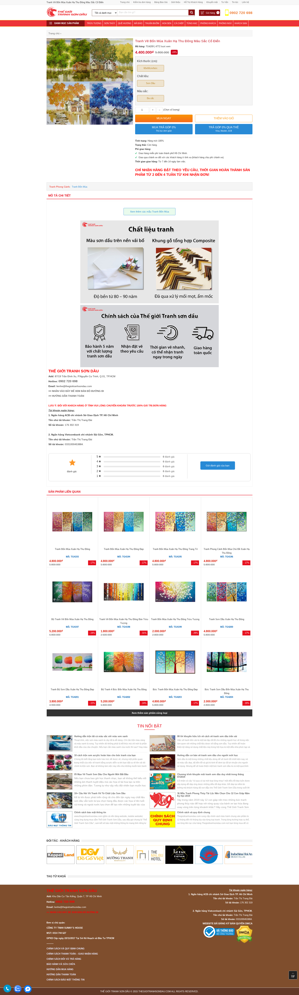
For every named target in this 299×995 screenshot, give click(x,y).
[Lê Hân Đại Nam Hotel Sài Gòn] (149, 854)
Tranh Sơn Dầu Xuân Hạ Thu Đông (226, 619)
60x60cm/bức (150, 68)
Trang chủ (125, 2)
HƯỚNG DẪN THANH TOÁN (68, 395)
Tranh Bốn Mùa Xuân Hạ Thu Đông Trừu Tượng (175, 619)
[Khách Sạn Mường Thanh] (90, 854)
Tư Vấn (224, 2)
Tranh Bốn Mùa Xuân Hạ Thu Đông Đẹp (124, 549)
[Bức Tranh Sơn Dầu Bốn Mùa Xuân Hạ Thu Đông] (227, 662)
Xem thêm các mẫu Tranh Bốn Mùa (149, 211)
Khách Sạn (241, 23)
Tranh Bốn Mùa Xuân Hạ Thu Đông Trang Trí (175, 549)
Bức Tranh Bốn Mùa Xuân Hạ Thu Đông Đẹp (175, 689)
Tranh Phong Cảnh (59, 186)
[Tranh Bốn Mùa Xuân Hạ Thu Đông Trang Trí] (175, 522)
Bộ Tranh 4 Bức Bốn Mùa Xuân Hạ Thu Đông (124, 689)
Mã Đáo (138, 23)
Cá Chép (179, 23)
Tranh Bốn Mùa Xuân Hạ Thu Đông (72, 549)
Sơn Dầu (150, 83)
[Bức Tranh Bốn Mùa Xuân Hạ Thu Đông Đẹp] (175, 662)
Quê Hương (124, 23)
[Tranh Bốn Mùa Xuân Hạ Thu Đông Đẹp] (124, 522)
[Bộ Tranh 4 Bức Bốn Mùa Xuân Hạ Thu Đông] (124, 662)
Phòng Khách (208, 23)
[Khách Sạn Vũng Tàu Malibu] (120, 854)
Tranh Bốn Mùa (79, 186)
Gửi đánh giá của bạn (217, 465)
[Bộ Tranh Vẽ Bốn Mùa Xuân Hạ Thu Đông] (72, 592)
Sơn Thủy (109, 23)
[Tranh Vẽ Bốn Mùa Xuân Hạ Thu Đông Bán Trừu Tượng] (124, 592)
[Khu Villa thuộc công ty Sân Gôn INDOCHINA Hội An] (209, 854)
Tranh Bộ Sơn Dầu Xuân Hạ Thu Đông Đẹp (72, 689)
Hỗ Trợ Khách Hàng (193, 2)
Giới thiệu (175, 2)
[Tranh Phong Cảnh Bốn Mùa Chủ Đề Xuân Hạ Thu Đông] (227, 522)
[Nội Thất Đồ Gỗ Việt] (60, 854)
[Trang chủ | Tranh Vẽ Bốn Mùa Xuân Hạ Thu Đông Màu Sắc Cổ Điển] (67, 16)
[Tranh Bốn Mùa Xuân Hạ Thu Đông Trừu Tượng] (175, 592)
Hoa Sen (166, 23)
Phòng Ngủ (225, 23)
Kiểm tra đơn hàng (142, 2)
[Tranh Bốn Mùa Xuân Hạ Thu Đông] (72, 522)
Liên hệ (245, 2)
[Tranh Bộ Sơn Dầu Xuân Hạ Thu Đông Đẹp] (72, 662)
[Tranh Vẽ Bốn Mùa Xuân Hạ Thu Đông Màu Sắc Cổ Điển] (90, 124)
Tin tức (235, 2)
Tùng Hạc (192, 23)
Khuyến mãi (212, 2)
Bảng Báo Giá (160, 2)
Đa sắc (150, 98)
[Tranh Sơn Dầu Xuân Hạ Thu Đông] (227, 592)
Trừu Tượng (94, 23)
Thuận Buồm (152, 23)
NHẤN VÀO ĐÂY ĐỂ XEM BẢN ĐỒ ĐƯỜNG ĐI (78, 391)
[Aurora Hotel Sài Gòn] (179, 854)
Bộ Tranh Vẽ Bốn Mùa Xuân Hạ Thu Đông (72, 619)
